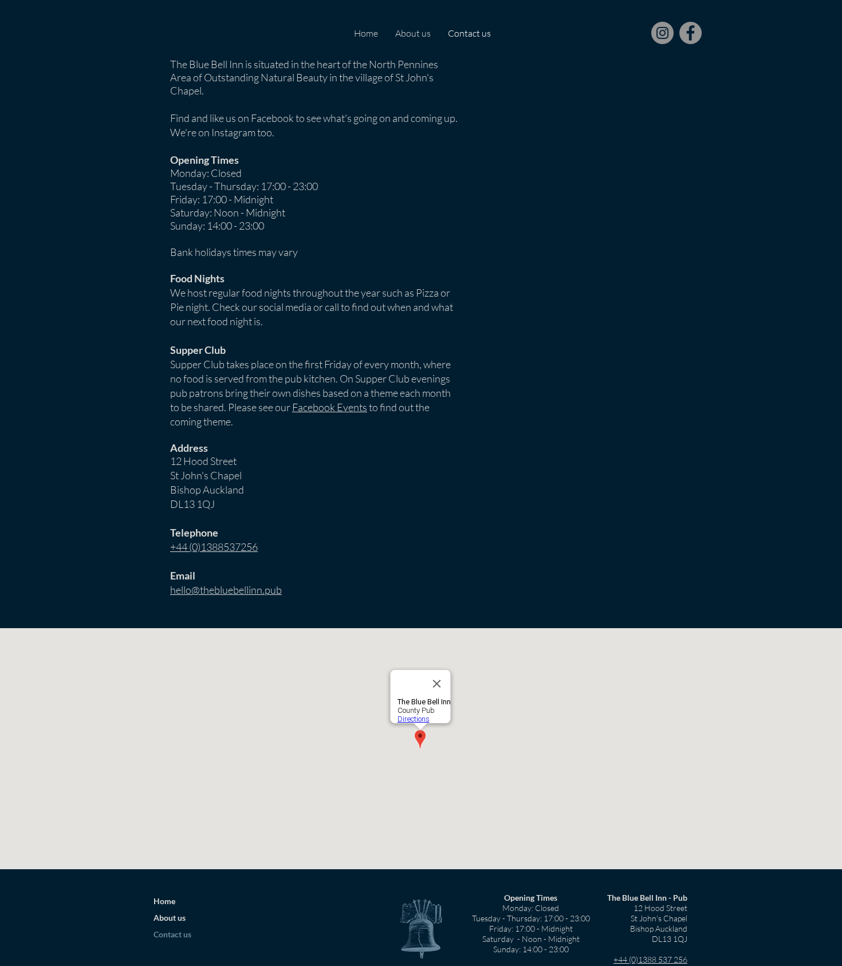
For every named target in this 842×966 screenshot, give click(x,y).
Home (164, 901)
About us (170, 917)
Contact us (172, 934)
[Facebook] (690, 33)
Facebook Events (329, 407)
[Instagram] (662, 33)
